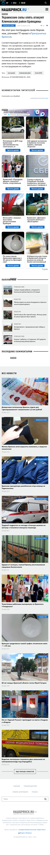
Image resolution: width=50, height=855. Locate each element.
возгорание (11, 73)
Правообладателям (30, 786)
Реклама (35, 792)
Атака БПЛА (38, 73)
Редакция (16, 786)
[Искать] (45, 799)
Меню (46, 9)
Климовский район (25, 73)
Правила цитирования (20, 792)
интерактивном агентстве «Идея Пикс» (32, 830)
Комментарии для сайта (39, 98)
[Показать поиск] (45, 3)
